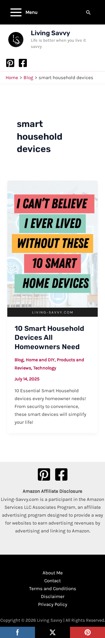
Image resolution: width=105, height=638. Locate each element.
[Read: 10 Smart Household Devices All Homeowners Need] (52, 248)
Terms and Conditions (52, 588)
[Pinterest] (10, 63)
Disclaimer (52, 596)
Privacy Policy (52, 604)
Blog (19, 359)
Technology (44, 368)
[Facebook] (22, 63)
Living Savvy (50, 33)
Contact (52, 580)
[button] (88, 12)
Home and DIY (40, 359)
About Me (53, 572)
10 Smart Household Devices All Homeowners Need (49, 337)
